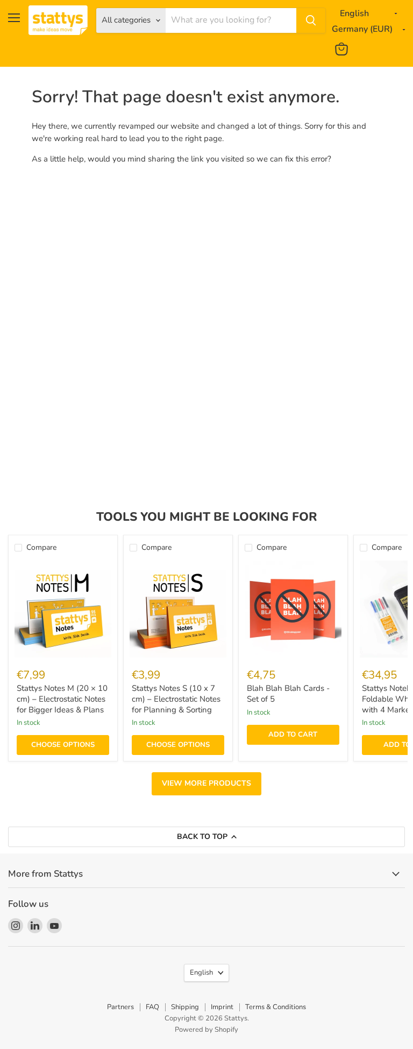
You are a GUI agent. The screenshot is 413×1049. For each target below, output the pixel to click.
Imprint (222, 1007)
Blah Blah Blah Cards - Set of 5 (288, 693)
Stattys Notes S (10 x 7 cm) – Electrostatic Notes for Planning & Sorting (176, 699)
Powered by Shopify (206, 1029)
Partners (120, 1007)
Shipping (185, 1007)
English (201, 972)
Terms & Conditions (275, 1007)
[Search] (310, 20)
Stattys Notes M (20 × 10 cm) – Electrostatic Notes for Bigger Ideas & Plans (62, 699)
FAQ (152, 1007)
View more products (206, 783)
